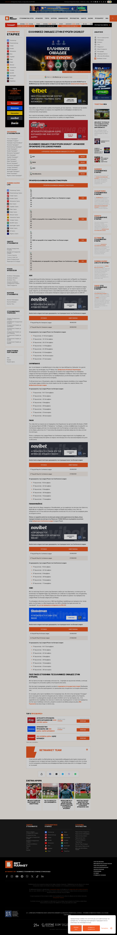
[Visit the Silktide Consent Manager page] (111, 928)
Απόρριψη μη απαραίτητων (91, 928)
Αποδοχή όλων (76, 928)
